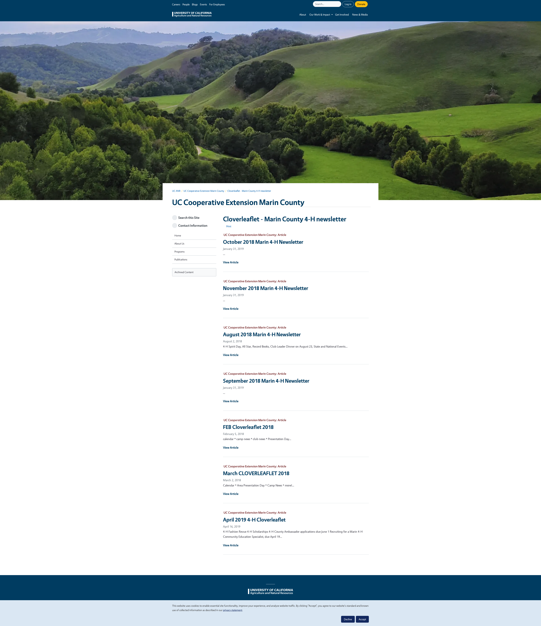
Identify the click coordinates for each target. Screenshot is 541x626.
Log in (348, 4)
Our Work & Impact (319, 14)
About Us (179, 243)
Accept (362, 619)
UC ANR (176, 190)
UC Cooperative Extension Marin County (204, 190)
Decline (348, 619)
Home (177, 235)
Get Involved (342, 14)
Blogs (195, 4)
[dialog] (270, 613)
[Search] (339, 4)
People (186, 4)
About (302, 14)
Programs (179, 251)
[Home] (192, 14)
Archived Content (184, 272)
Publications (180, 259)
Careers (176, 4)
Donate (361, 4)
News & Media (360, 14)
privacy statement (232, 610)
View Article (231, 262)
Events (203, 4)
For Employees (217, 4)
